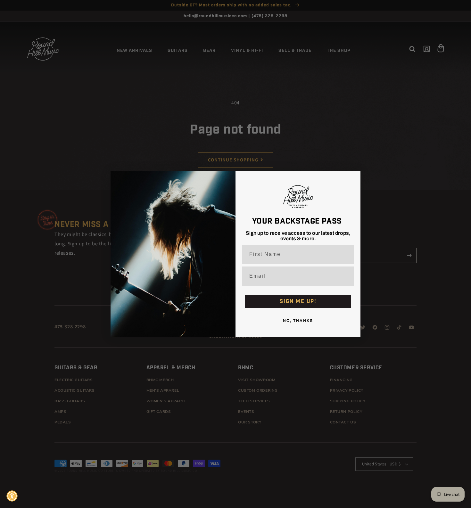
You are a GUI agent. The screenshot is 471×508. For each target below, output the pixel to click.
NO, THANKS (298, 321)
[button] (12, 496)
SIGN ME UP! (298, 301)
